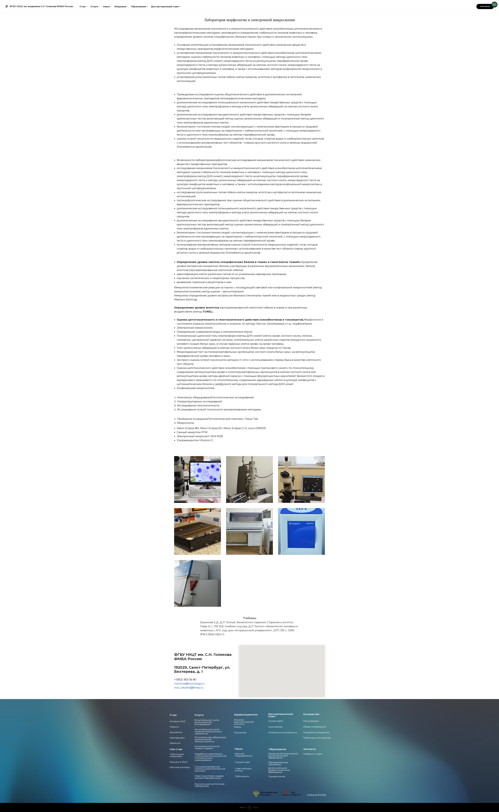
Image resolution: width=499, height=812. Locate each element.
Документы (176, 732)
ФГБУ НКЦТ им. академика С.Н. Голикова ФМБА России (41, 6)
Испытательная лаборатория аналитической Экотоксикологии (210, 739)
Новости (174, 727)
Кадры (237, 727)
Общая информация (314, 727)
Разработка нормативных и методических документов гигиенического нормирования (210, 757)
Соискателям (275, 727)
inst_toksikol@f (184, 687)
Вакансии (175, 743)
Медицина (120, 6)
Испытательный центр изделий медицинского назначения (208, 731)
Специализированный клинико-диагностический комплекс (210, 769)
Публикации (242, 776)
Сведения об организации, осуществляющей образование (283, 755)
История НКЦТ (178, 721)
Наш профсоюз (296, 793)
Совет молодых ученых (243, 769)
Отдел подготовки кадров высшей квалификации (209, 777)
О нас (83, 6)
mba (197, 687)
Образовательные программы (278, 763)
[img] (256, 793)
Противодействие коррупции (268, 793)
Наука (106, 6)
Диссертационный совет (165, 6)
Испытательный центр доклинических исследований (206, 722)
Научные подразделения (243, 755)
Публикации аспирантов (317, 738)
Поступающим (311, 721)
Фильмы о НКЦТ (179, 762)
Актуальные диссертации (282, 732)
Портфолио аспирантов (316, 732)
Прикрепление (276, 776)
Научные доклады (180, 767)
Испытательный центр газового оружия (207, 747)
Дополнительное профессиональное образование (279, 770)
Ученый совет (242, 762)
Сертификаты (177, 738)
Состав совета (275, 721)
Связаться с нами (312, 754)
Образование (138, 6)
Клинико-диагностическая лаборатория (210, 785)
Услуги (94, 6)
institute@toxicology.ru (189, 683)
